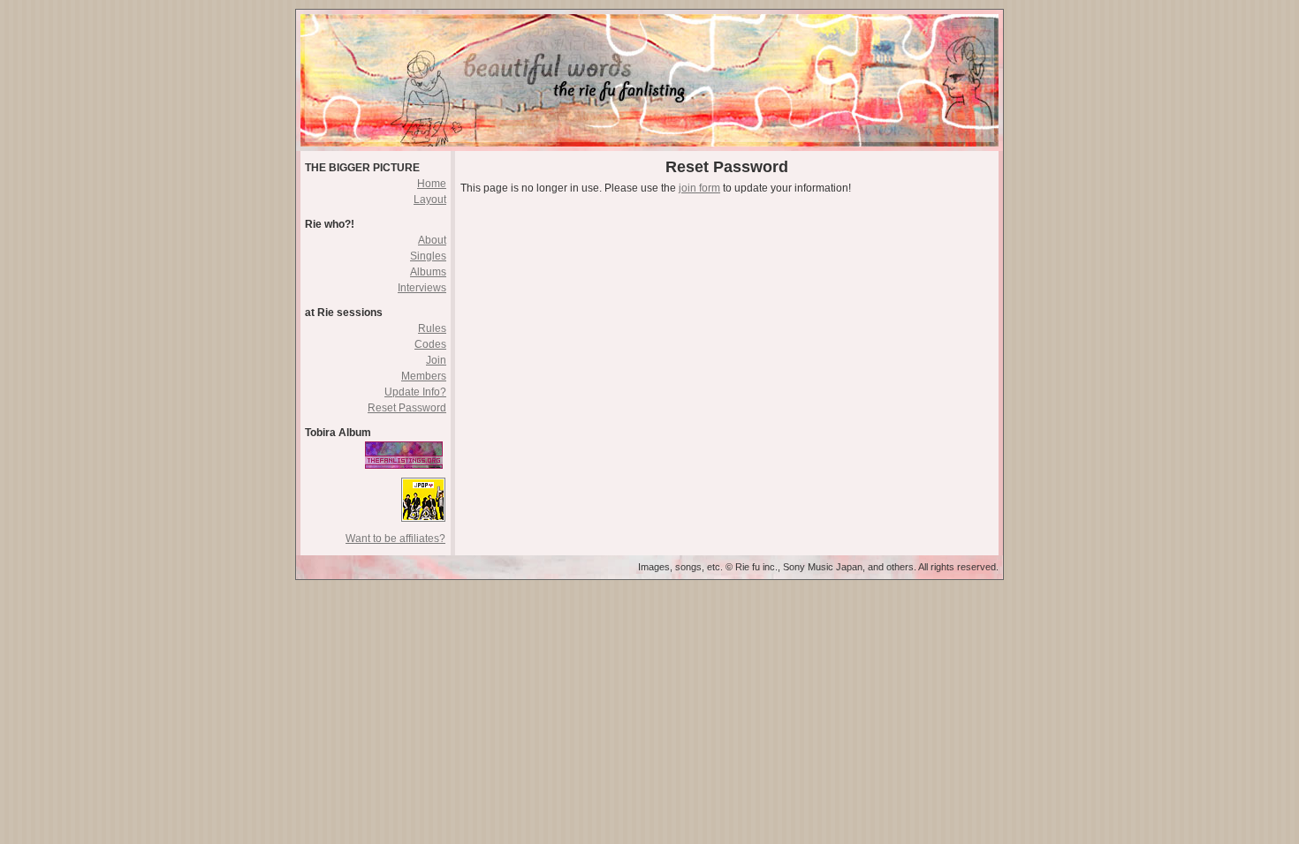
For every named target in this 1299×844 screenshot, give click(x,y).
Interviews (422, 288)
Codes (430, 344)
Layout (430, 199)
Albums (428, 272)
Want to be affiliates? (395, 538)
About (432, 240)
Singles (428, 256)
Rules (432, 328)
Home (431, 183)
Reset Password (407, 408)
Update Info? (415, 392)
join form (699, 188)
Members (423, 376)
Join (436, 360)
